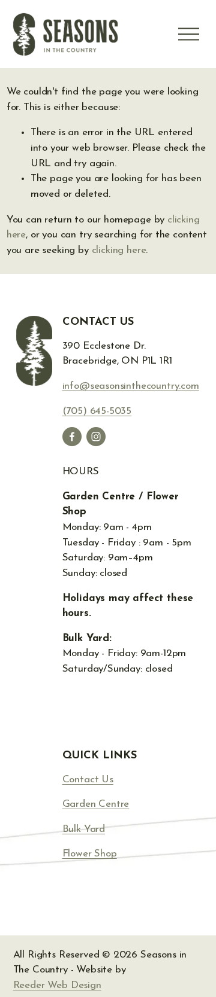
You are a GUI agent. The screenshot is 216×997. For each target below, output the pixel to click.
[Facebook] (72, 436)
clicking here (119, 250)
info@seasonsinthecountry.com (130, 386)
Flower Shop (89, 854)
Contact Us (87, 780)
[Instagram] (96, 436)
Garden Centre (96, 804)
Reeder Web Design (57, 985)
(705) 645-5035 (97, 411)
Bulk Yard (83, 829)
